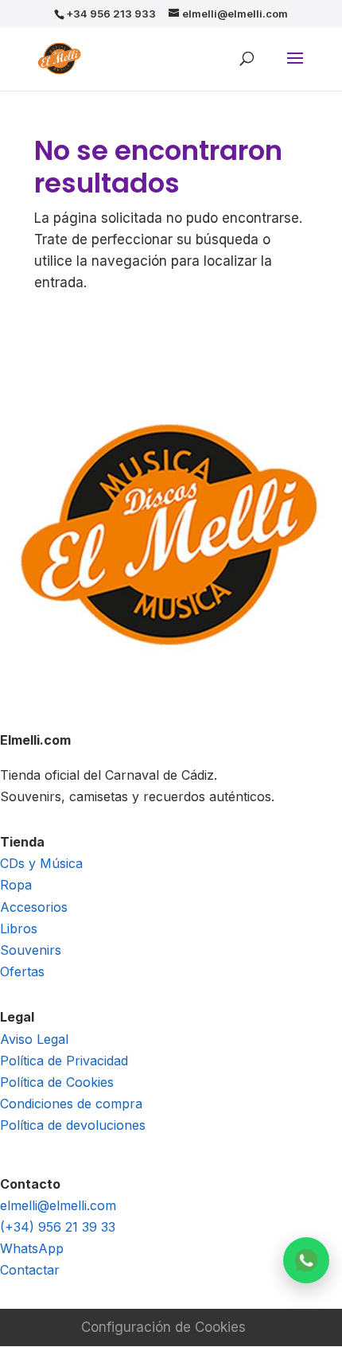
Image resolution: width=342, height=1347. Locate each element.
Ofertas (22, 971)
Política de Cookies (57, 1082)
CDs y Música (41, 863)
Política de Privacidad (64, 1061)
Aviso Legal (34, 1039)
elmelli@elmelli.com (58, 1205)
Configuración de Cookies (163, 1327)
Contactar (30, 1270)
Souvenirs (30, 950)
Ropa (16, 885)
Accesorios (34, 907)
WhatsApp (32, 1248)
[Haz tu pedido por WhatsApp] (306, 1260)
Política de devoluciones (73, 1125)
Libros (18, 928)
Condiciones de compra (71, 1103)
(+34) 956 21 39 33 (57, 1227)
